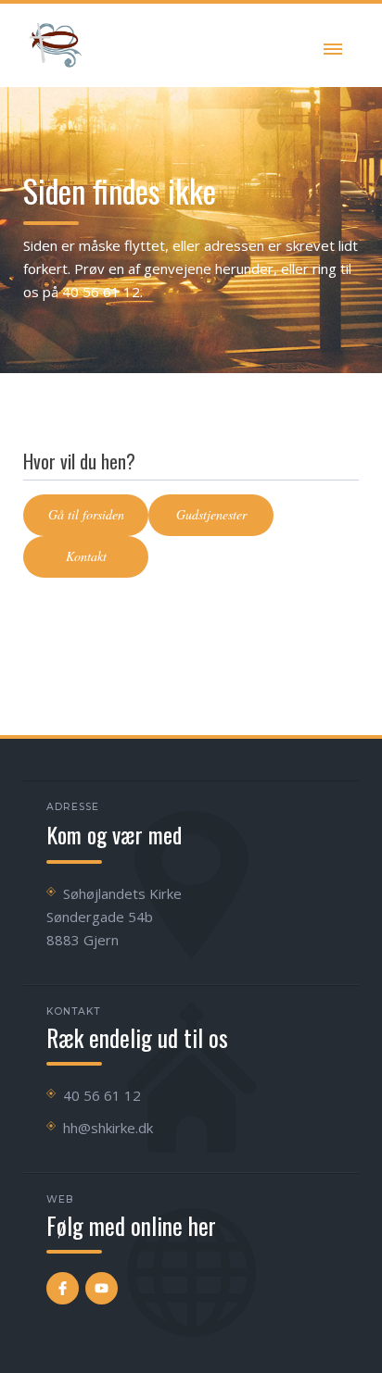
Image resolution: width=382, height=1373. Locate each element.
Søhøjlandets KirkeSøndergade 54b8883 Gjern (114, 916)
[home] (55, 45)
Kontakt (86, 556)
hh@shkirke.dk (108, 1127)
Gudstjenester (211, 514)
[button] (333, 45)
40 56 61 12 (102, 1095)
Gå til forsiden (86, 514)
